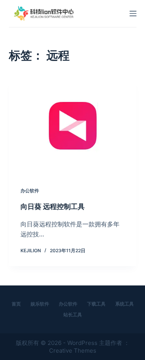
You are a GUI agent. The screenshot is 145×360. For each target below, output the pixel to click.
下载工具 (96, 304)
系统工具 (124, 304)
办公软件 (29, 191)
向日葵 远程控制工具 (52, 206)
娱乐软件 (40, 304)
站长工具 (72, 315)
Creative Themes (72, 350)
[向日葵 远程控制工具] (72, 127)
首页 (16, 304)
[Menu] (133, 13)
